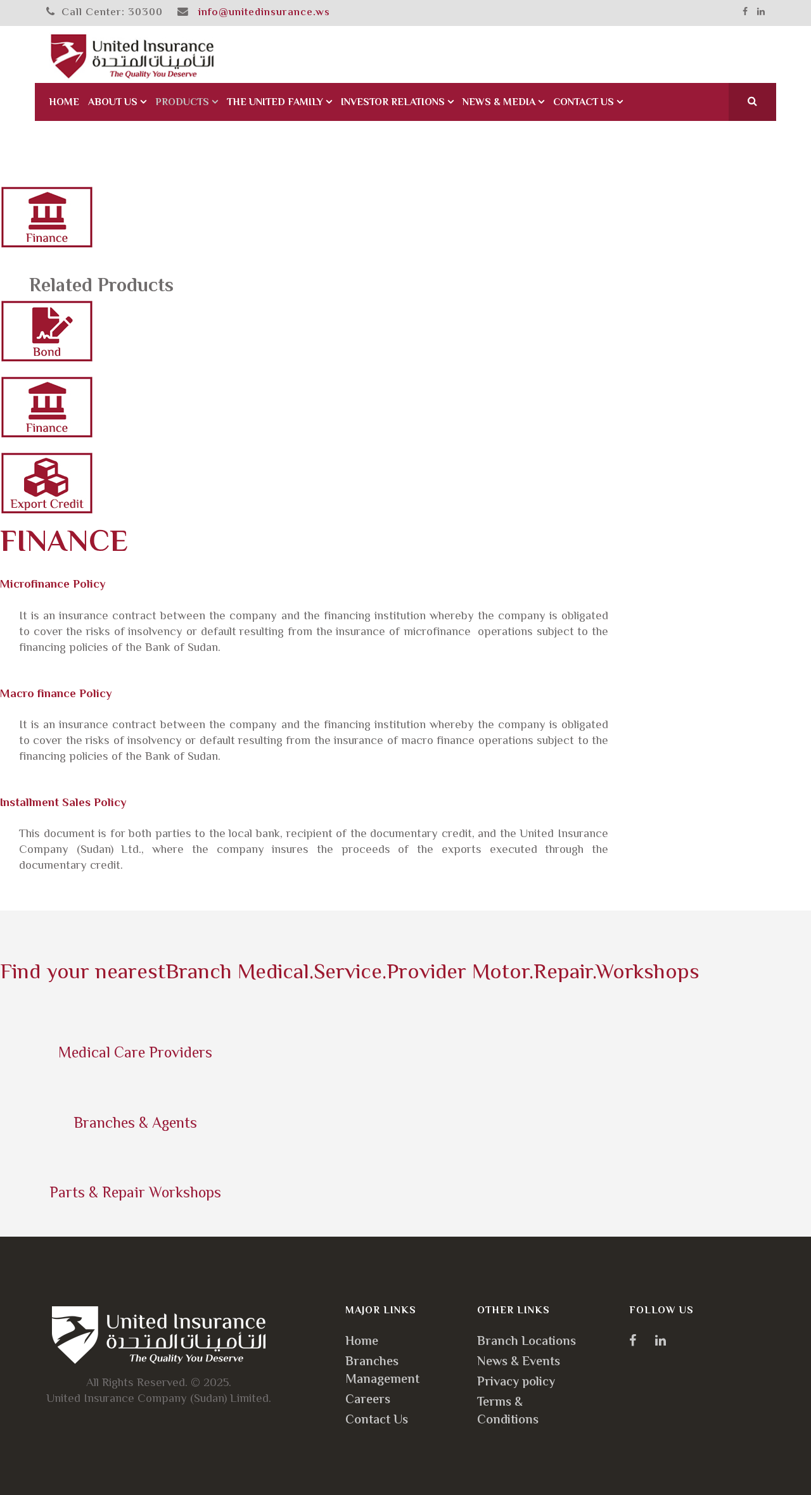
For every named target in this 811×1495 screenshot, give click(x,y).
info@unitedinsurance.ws (264, 12)
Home (64, 103)
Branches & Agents (135, 1124)
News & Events (518, 1362)
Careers (367, 1400)
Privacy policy (516, 1382)
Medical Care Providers (135, 1054)
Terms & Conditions (508, 1411)
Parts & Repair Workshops (135, 1194)
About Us (112, 103)
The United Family (275, 103)
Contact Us (583, 103)
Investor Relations (393, 103)
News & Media (499, 103)
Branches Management (382, 1371)
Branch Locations (526, 1342)
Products (182, 103)
